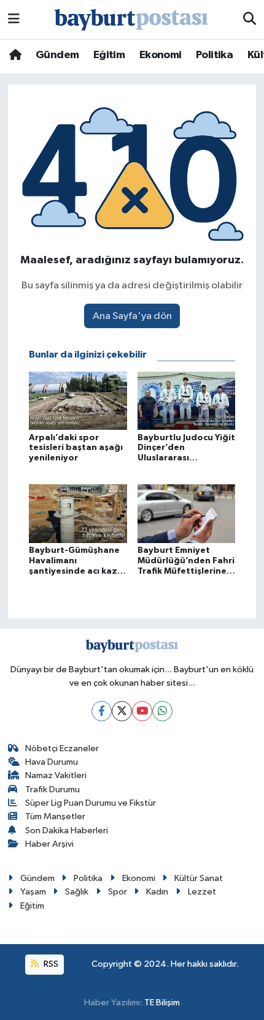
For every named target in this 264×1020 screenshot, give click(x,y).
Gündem (57, 55)
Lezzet (202, 891)
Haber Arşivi (49, 844)
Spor (117, 891)
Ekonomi (160, 55)
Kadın (157, 891)
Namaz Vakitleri (56, 775)
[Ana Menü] (14, 19)
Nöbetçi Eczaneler (62, 748)
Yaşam (33, 891)
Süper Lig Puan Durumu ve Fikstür (90, 803)
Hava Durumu (51, 762)
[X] (122, 711)
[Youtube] (142, 711)
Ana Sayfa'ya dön (132, 316)
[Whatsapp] (162, 711)
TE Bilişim (162, 1002)
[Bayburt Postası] (131, 20)
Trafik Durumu (52, 789)
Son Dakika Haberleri (66, 830)
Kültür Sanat (198, 878)
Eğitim (109, 55)
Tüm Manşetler (55, 816)
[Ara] (249, 20)
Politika (214, 55)
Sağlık (76, 891)
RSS (50, 964)
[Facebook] (101, 711)
